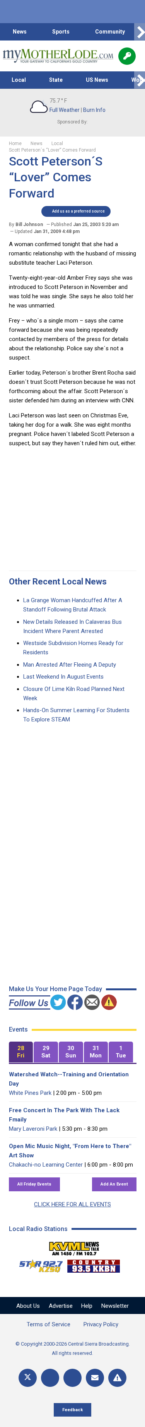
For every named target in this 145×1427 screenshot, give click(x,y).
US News (97, 80)
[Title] (117, 1378)
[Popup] (127, 56)
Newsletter (115, 1305)
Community (110, 32)
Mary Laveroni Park (33, 1128)
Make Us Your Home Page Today (55, 989)
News (20, 32)
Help (86, 1305)
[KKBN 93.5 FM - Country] (93, 1264)
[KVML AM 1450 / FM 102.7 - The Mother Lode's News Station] (74, 1246)
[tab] (21, 1052)
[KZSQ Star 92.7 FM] (37, 1264)
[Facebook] (50, 1378)
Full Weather (64, 110)
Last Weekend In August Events (63, 676)
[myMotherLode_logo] (58, 56)
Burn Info (94, 110)
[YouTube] (72, 1378)
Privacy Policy (101, 1324)
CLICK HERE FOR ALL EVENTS (72, 1204)
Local (19, 80)
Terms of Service (48, 1324)
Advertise (61, 1305)
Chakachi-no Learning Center (46, 1164)
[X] (28, 1378)
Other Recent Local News (58, 581)
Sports (61, 32)
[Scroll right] (139, 32)
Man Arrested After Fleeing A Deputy (69, 664)
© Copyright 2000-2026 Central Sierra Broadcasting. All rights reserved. (72, 1348)
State (56, 80)
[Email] (95, 1378)
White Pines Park (30, 1092)
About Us (28, 1305)
